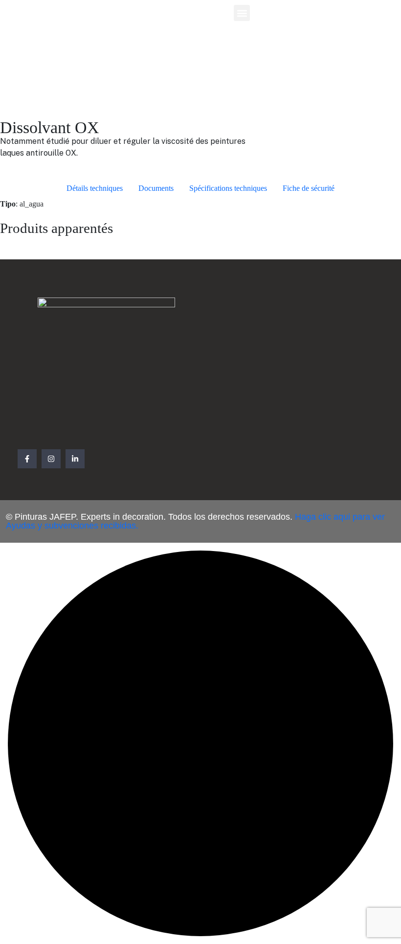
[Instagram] (51, 458)
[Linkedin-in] (75, 458)
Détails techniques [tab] (95, 188)
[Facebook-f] (27, 458)
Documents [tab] (156, 188)
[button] (242, 13)
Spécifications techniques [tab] (228, 188)
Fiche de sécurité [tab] (308, 188)
